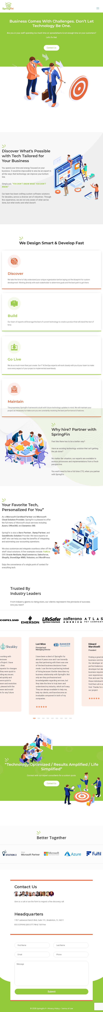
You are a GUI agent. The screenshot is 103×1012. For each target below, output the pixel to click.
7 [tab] (61, 718)
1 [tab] (34, 718)
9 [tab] (70, 718)
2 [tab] (39, 718)
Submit (52, 991)
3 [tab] (43, 718)
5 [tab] (52, 718)
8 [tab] (66, 718)
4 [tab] (48, 718)
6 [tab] (57, 718)
